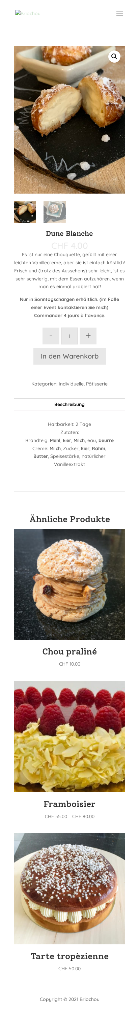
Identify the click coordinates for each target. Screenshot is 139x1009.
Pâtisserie (97, 384)
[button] (114, 57)
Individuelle (71, 384)
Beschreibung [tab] (69, 404)
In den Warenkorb (70, 356)
